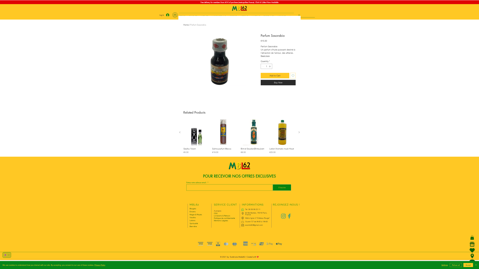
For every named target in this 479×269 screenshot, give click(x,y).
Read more (265, 56)
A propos (217, 211)
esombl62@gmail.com (254, 225)
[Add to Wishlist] (293, 75)
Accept (468, 265)
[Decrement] (263, 66)
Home (186, 25)
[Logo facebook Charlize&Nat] (289, 216)
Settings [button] (444, 265)
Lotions (192, 220)
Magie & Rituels (196, 214)
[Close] (476, 265)
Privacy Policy (99, 265)
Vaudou (193, 217)
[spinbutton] (266, 66)
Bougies (193, 208)
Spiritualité (194, 223)
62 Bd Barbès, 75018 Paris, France (256, 214)
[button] (472, 237)
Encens (193, 211)
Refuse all (456, 265)
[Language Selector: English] (6, 255)
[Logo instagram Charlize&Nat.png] (283, 216)
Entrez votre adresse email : (196, 182)
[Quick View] (196, 132)
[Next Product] (299, 132)
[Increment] (270, 66)
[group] (239, 138)
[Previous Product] (179, 132)
